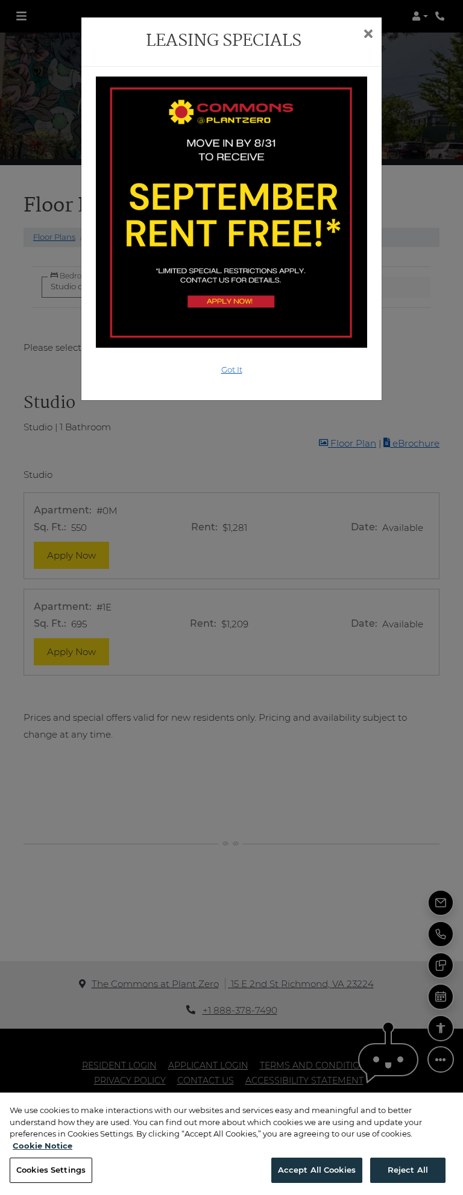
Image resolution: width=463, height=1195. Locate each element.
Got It (231, 369)
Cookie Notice (42, 1145)
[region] (231, 1144)
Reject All (408, 1170)
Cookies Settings (51, 1170)
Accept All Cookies (317, 1170)
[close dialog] (368, 35)
